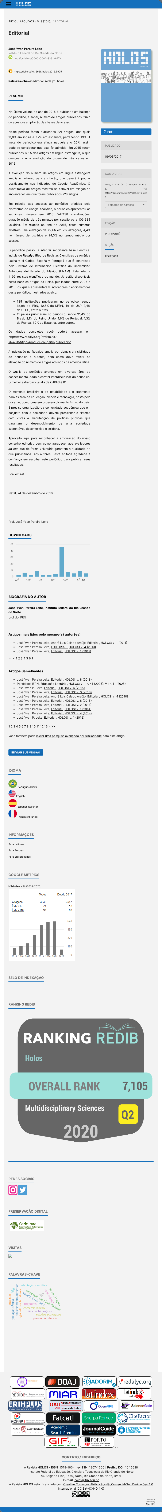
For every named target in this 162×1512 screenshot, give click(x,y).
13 (46, 726)
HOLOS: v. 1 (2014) (78, 709)
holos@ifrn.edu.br (86, 1480)
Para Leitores (16, 844)
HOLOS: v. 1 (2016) (71, 717)
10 (34, 726)
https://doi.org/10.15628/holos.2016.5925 (38, 71)
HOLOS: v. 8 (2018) (78, 679)
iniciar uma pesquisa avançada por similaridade (69, 736)
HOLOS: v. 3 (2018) (78, 692)
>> (53, 726)
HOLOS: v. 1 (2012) (78, 651)
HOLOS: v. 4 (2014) (78, 713)
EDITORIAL (59, 647)
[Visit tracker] (10, 1256)
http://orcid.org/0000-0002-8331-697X (37, 58)
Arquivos (27, 21)
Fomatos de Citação (121, 204)
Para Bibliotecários (19, 856)
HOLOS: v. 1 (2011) (114, 642)
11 (37, 726)
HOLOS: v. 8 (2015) (78, 700)
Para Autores (16, 850)
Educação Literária (53, 683)
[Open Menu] (8, 4)
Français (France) (27, 817)
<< (10, 658)
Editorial (93, 642)
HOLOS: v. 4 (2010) (114, 696)
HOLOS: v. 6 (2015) (71, 688)
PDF (110, 131)
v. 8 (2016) (44, 21)
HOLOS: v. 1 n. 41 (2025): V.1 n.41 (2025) (97, 683)
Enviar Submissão (25, 752)
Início (12, 21)
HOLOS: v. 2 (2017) (78, 705)
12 (41, 726)
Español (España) (27, 806)
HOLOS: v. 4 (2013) (82, 647)
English (20, 796)
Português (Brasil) (27, 787)
